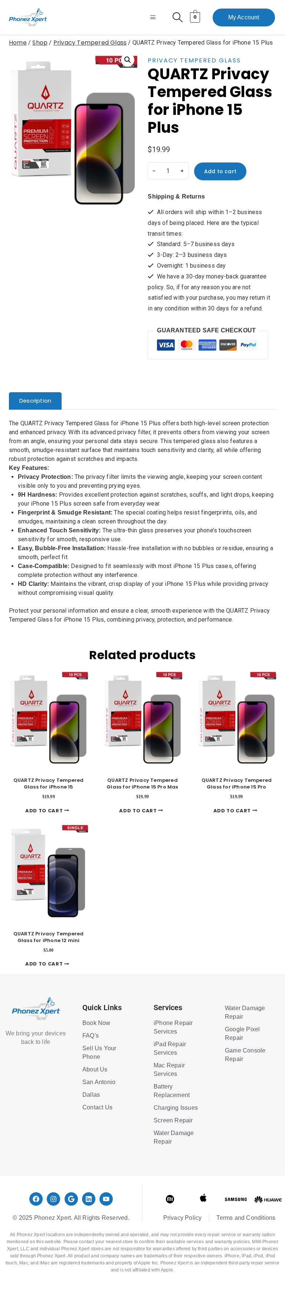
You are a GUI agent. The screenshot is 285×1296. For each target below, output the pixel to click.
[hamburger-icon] (153, 17)
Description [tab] (35, 400)
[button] (127, 60)
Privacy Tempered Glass (194, 60)
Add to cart (220, 171)
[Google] (71, 1199)
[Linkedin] (88, 1199)
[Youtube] (106, 1199)
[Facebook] (36, 1199)
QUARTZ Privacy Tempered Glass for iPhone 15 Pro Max (142, 783)
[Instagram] (53, 1199)
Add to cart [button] (44, 810)
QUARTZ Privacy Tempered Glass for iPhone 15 (48, 783)
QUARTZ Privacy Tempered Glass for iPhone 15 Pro (237, 783)
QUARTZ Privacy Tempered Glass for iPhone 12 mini (48, 937)
